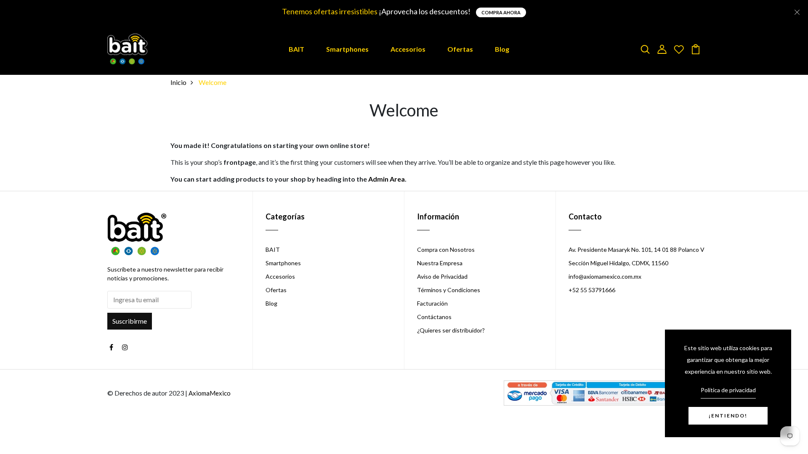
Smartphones (347, 49)
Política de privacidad (728, 389)
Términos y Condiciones (448, 289)
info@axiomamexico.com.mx (605, 276)
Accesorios (408, 49)
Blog (502, 49)
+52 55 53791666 (592, 289)
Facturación (432, 303)
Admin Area (386, 179)
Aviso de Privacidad (442, 276)
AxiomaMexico (210, 393)
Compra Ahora (501, 12)
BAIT (296, 49)
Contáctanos (434, 316)
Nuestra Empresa (439, 263)
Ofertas (460, 49)
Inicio (178, 82)
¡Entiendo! (728, 415)
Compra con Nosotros (446, 249)
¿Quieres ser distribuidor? (451, 330)
